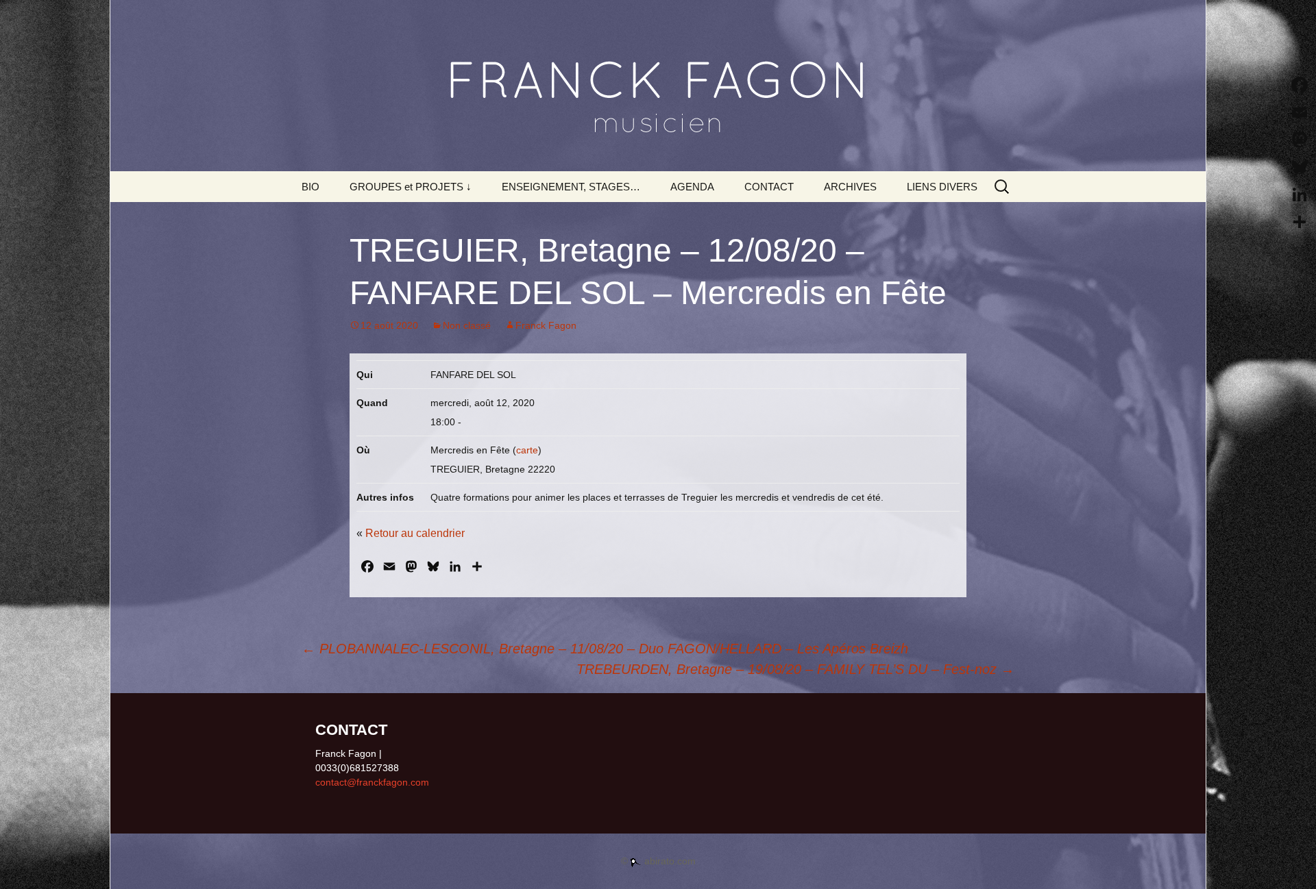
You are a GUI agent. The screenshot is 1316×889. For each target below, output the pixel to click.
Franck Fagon (545, 325)
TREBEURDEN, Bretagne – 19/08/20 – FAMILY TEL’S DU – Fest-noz (795, 669)
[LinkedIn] (1299, 194)
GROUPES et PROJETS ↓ (411, 186)
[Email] (1299, 112)
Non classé (467, 325)
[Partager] (1299, 222)
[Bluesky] (1299, 167)
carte (527, 449)
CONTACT (769, 186)
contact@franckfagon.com (372, 782)
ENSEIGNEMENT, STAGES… (571, 186)
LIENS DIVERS (942, 186)
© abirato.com (658, 860)
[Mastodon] (1299, 139)
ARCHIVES (850, 186)
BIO (310, 186)
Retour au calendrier (415, 533)
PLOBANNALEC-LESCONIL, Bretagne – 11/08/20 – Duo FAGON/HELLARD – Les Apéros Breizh (605, 648)
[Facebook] (1299, 85)
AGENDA (692, 186)
